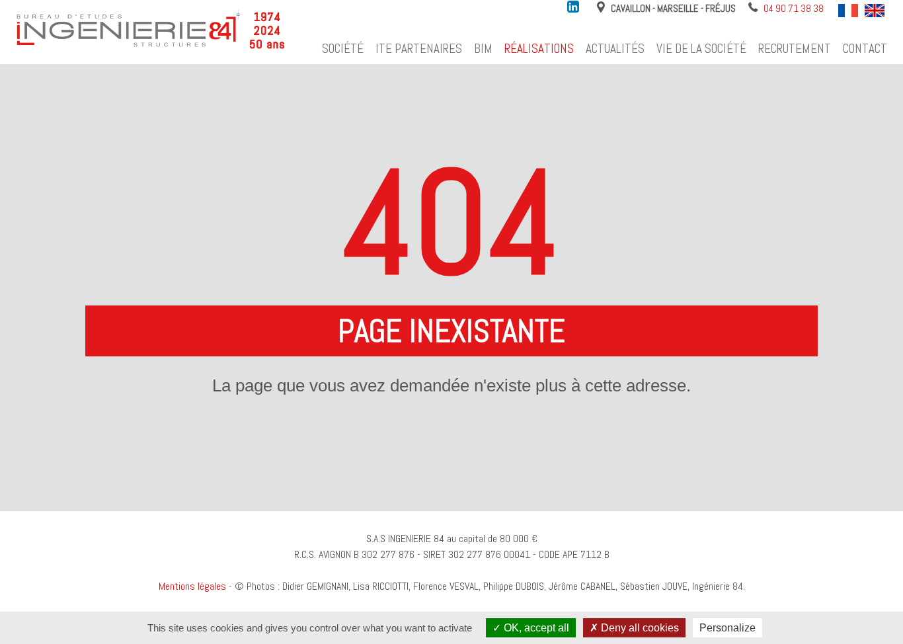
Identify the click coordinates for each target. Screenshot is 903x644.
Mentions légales (192, 586)
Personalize (727, 627)
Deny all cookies (638, 627)
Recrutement (794, 48)
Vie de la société (701, 48)
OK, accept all (535, 627)
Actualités (615, 48)
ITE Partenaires (418, 48)
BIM (483, 48)
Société (343, 48)
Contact (865, 48)
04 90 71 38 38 (794, 8)
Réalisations (539, 48)
